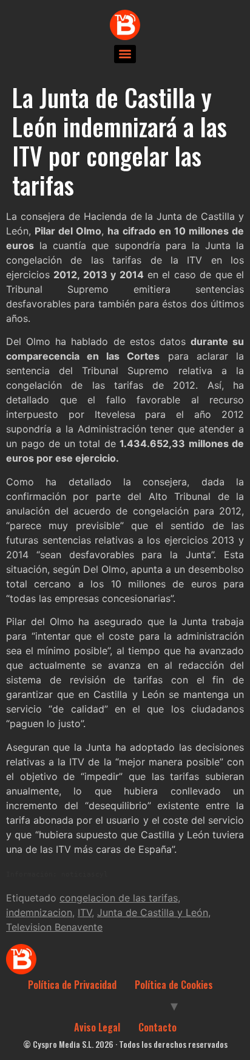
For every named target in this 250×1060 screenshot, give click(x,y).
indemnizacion (39, 912)
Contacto (157, 1027)
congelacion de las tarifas (118, 898)
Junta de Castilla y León (152, 912)
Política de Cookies (174, 984)
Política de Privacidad (72, 984)
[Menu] (125, 54)
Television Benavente (54, 927)
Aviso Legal (97, 1027)
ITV (85, 912)
